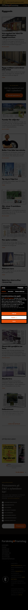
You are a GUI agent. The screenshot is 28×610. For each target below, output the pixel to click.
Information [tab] (10, 291)
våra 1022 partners (9, 298)
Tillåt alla (14, 313)
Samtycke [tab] (3, 291)
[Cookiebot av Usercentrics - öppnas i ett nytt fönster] (17, 288)
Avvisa (14, 321)
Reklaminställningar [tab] (19, 291)
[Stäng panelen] (26, 287)
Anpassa (13, 317)
